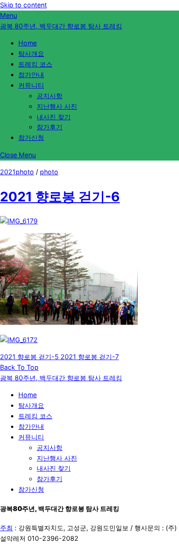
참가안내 (31, 74)
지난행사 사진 (57, 106)
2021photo (17, 172)
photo (49, 172)
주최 (6, 528)
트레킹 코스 (35, 64)
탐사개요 (31, 53)
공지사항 (49, 96)
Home (27, 43)
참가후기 (49, 127)
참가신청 (31, 137)
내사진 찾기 (54, 117)
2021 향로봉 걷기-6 (60, 197)
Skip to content (23, 5)
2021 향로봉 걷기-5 (29, 357)
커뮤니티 (31, 85)
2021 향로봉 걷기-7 (89, 357)
